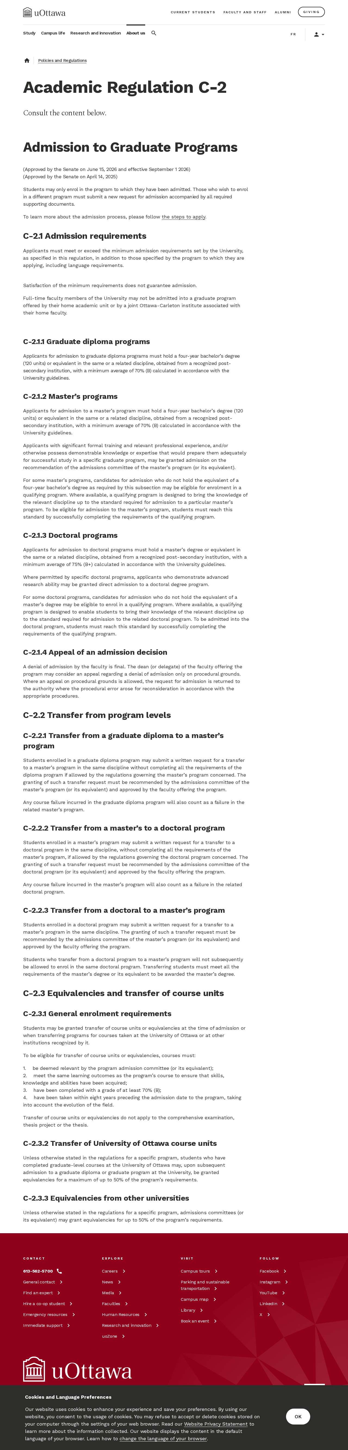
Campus (195, 1271)
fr (293, 34)
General (39, 1281)
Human (120, 1314)
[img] (44, 12)
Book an (195, 1321)
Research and (126, 1325)
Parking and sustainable (205, 1285)
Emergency (45, 1314)
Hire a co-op (44, 1303)
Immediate (42, 1325)
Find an (37, 1292)
